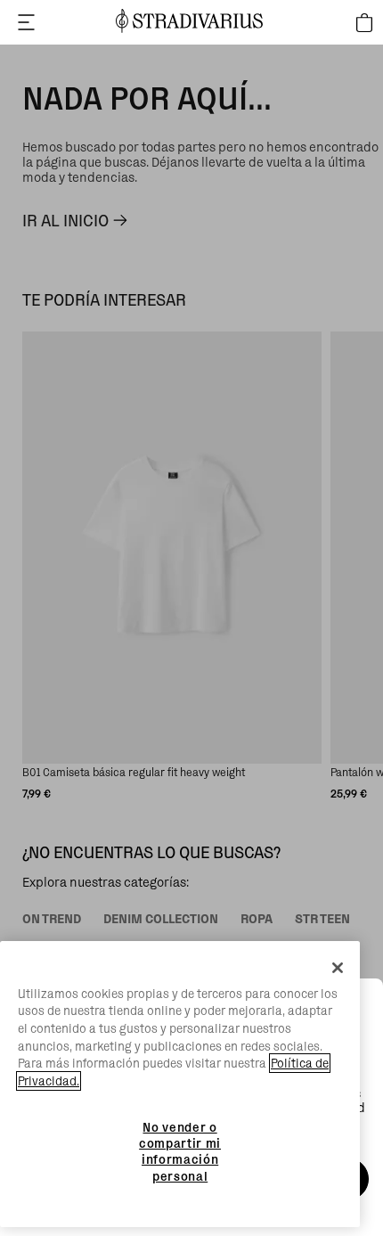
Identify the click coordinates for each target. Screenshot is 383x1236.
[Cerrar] (337, 967)
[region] (180, 1084)
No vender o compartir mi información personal (180, 1151)
